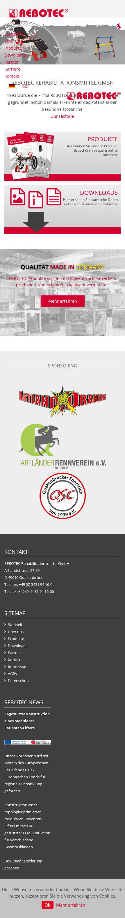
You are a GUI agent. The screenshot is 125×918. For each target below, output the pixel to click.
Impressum (18, 666)
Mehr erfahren (62, 301)
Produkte (13, 48)
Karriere (12, 69)
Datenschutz (19, 680)
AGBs (12, 673)
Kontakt (11, 76)
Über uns (13, 41)
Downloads (15, 55)
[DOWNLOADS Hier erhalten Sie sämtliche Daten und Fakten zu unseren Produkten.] (62, 209)
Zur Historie (62, 116)
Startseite (13, 34)
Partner (11, 62)
